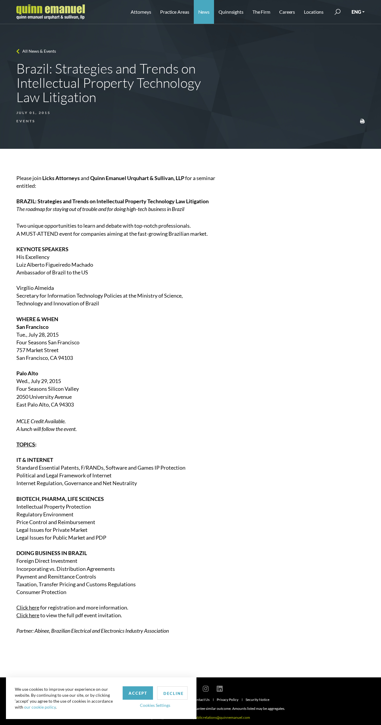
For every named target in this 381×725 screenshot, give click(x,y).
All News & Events (39, 51)
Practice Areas (174, 12)
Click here (27, 607)
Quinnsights (230, 12)
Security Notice (257, 699)
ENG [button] (356, 12)
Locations (314, 12)
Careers (287, 12)
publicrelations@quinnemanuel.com (221, 717)
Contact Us (201, 699)
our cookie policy (40, 707)
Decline (173, 693)
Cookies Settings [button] (155, 705)
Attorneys (141, 12)
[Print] (362, 120)
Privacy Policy (227, 699)
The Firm (261, 12)
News (204, 12)
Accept (138, 693)
